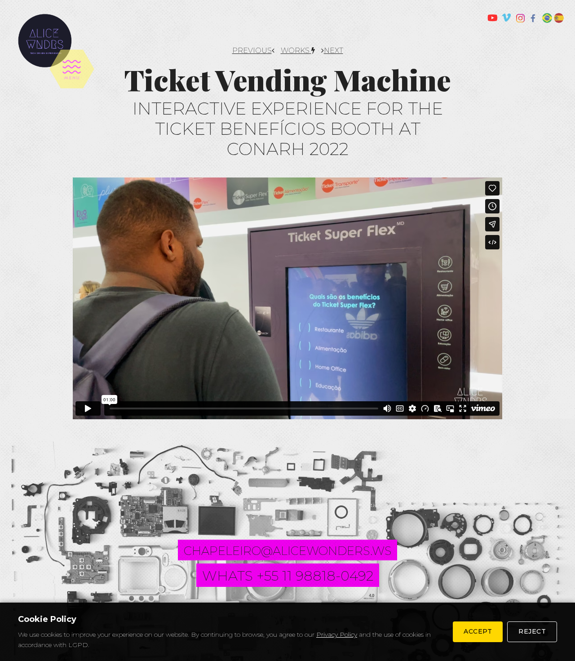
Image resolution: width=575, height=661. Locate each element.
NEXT (333, 50)
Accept (478, 631)
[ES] (559, 18)
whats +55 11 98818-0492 (287, 576)
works (296, 50)
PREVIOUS (252, 50)
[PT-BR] (547, 18)
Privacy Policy (336, 634)
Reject (532, 631)
